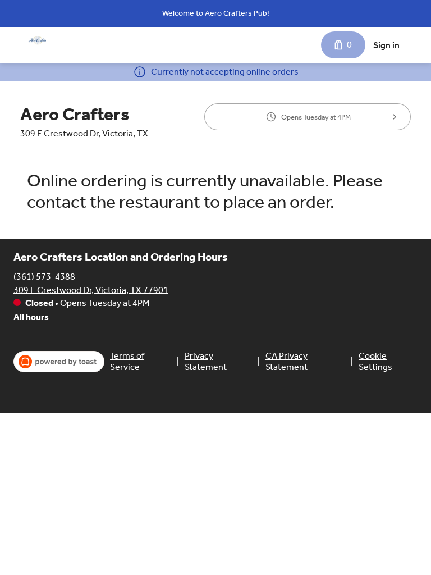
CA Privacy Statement (286, 361)
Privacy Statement (206, 361)
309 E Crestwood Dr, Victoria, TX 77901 (90, 289)
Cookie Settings (375, 361)
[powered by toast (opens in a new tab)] (59, 361)
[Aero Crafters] (37, 40)
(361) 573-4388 (44, 276)
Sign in (386, 45)
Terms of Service (127, 361)
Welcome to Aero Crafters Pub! (215, 13)
